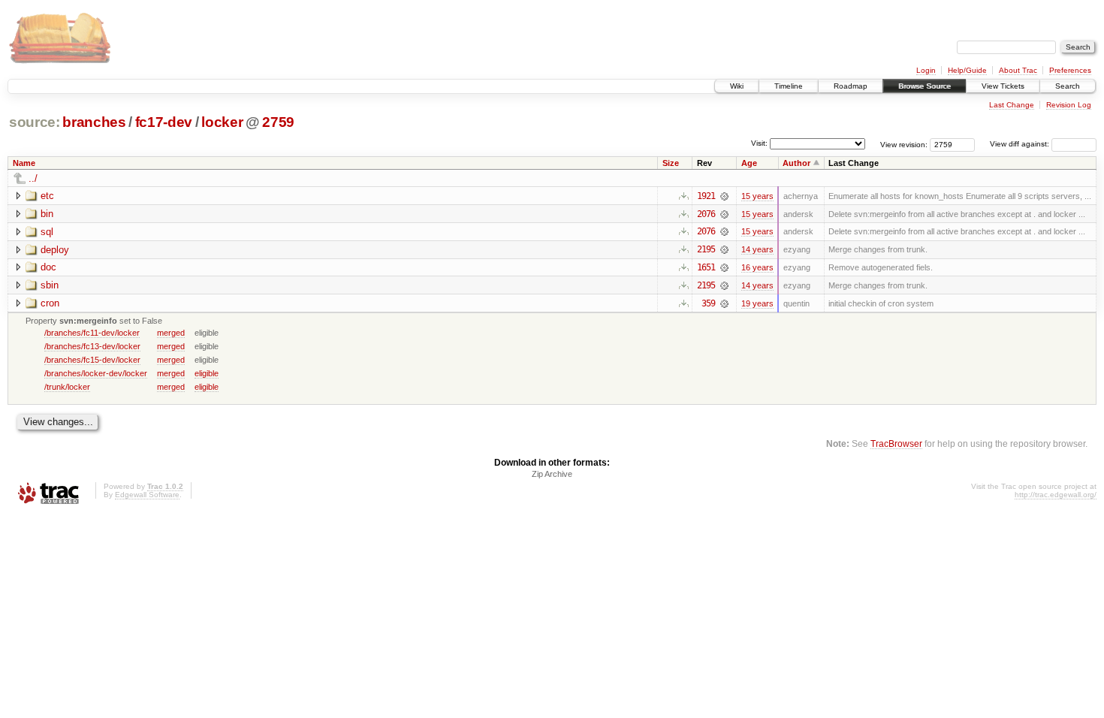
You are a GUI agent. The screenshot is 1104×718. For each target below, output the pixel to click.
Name (24, 162)
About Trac (1018, 70)
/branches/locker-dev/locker (95, 373)
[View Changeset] (724, 196)
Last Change (1011, 105)
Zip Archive (552, 473)
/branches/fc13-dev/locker (92, 346)
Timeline (788, 86)
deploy (55, 249)
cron (50, 303)
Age (749, 162)
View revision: (904, 144)
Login (926, 70)
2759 (278, 122)
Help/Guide (967, 70)
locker (222, 122)
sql (47, 231)
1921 (706, 196)
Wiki (737, 86)
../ (33, 178)
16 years (757, 267)
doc (48, 267)
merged (171, 332)
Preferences (1070, 70)
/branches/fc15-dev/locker (92, 359)
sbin (50, 285)
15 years (757, 196)
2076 (706, 214)
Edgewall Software (147, 494)
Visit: (759, 143)
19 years (757, 303)
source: (34, 122)
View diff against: (1020, 144)
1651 (706, 267)
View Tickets (1003, 86)
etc (47, 195)
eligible (207, 373)
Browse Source (924, 86)
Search (1067, 86)
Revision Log (1068, 105)
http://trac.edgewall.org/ (1055, 494)
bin (47, 213)
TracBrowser (896, 443)
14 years (757, 249)
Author (796, 162)
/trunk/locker (67, 386)
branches (93, 122)
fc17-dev (163, 122)
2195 (706, 249)
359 (708, 303)
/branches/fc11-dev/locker (92, 332)
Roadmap (850, 86)
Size (670, 162)
